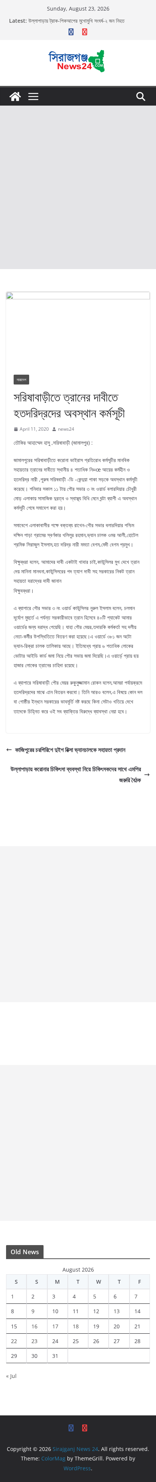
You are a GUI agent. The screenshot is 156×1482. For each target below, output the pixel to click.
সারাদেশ (21, 379)
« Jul (11, 1375)
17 (55, 1326)
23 (34, 1341)
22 (14, 1341)
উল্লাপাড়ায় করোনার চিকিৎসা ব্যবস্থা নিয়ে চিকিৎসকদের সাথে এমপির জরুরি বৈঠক (76, 774)
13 (117, 1311)
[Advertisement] (78, 187)
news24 (66, 429)
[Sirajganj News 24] (15, 96)
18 (76, 1326)
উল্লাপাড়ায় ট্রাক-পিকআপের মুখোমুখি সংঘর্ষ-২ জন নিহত (76, 20)
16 (34, 1326)
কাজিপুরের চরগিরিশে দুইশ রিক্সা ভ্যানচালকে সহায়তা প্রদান (70, 750)
